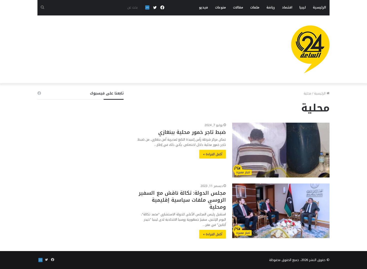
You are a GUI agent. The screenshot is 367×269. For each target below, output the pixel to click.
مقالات (238, 7)
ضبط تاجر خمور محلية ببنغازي (192, 132)
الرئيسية (319, 7)
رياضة (270, 7)
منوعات (220, 7)
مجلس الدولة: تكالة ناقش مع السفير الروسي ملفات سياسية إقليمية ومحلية (182, 200)
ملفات (254, 7)
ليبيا (302, 7)
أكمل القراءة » (212, 154)
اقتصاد (287, 7)
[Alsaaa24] (310, 49)
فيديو (203, 7)
